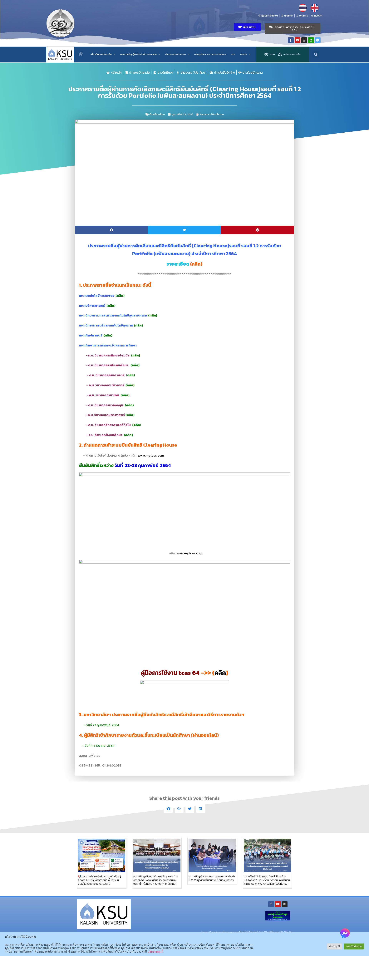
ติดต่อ (243, 54)
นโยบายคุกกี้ (155, 951)
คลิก (196, 264)
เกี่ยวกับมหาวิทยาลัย (101, 54)
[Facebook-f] (291, 40)
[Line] (311, 40)
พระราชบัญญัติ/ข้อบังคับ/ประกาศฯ (138, 54)
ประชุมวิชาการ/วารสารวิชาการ (210, 54)
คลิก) (121, 295)
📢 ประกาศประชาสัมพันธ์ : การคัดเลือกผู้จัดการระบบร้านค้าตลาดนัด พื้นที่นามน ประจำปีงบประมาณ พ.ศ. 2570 (99, 880)
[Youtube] (297, 40)
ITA (233, 54)
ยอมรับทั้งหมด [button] (354, 946)
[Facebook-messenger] (318, 40)
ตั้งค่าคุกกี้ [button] (334, 946)
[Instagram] (304, 40)
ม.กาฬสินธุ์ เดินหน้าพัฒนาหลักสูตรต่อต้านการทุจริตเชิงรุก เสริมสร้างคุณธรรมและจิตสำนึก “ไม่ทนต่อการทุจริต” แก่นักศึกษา (155, 880)
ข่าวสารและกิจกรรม (175, 54)
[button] (247, 27)
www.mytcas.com (151, 455)
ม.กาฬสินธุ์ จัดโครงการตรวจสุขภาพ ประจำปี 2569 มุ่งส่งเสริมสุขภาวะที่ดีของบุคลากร (212, 878)
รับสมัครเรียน (157, 114)
